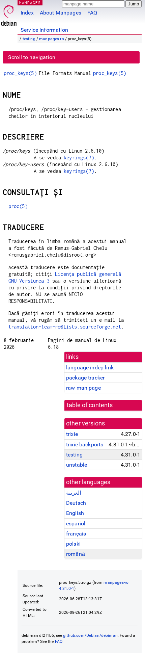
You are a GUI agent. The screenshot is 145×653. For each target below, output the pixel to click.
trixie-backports (84, 444)
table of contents (90, 405)
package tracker (85, 377)
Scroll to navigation (31, 57)
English (75, 513)
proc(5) (18, 206)
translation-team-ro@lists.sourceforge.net (64, 327)
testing (29, 38)
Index (27, 12)
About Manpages (60, 12)
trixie (72, 434)
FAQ (92, 12)
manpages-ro (51, 38)
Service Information (44, 30)
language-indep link (90, 367)
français (76, 533)
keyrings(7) (79, 157)
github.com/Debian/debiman (90, 635)
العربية (73, 493)
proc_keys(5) (20, 73)
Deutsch (76, 503)
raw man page (83, 388)
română (75, 554)
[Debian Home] (8, 13)
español (75, 523)
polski (73, 544)
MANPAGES (30, 2)
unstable (76, 465)
